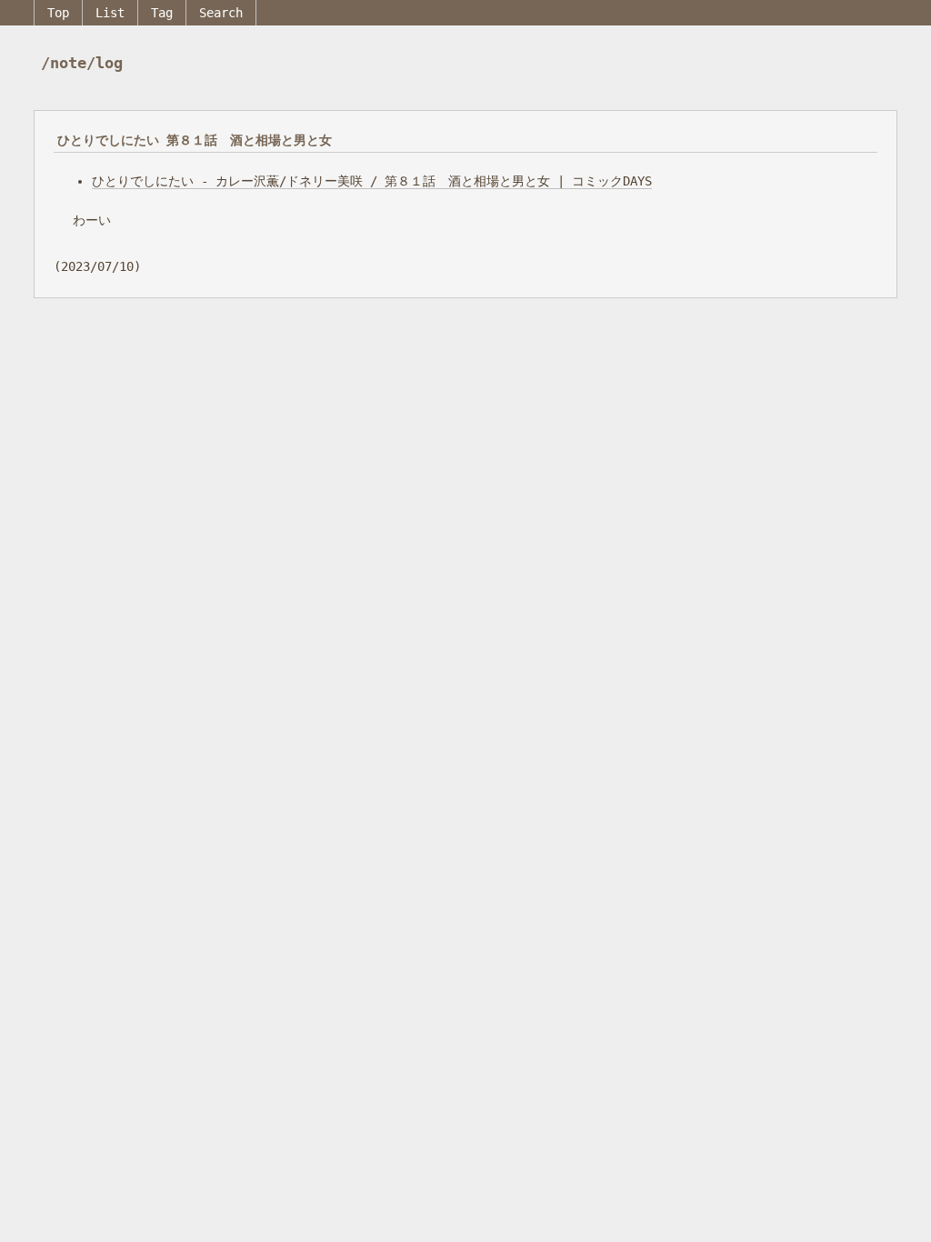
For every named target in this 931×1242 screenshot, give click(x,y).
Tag (162, 12)
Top (58, 12)
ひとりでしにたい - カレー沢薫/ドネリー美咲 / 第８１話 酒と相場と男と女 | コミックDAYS (372, 181)
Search (221, 12)
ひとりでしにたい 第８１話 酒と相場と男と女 (194, 140)
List (110, 12)
